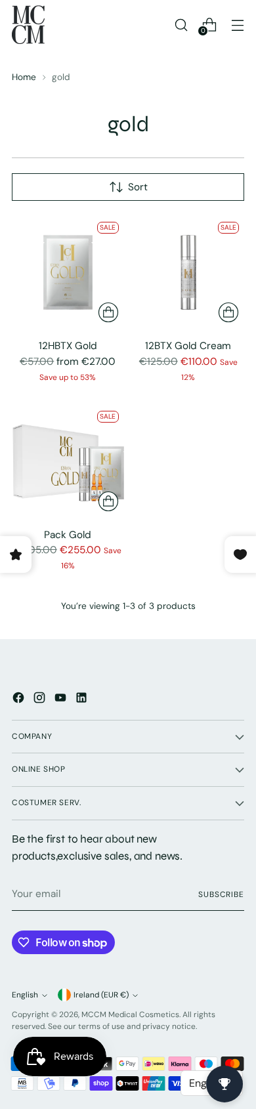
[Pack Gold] (68, 462)
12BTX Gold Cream (188, 345)
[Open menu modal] (237, 24)
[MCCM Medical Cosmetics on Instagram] (41, 700)
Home (24, 77)
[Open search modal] (180, 24)
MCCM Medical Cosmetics (130, 1014)
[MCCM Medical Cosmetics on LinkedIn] (83, 700)
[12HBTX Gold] (68, 273)
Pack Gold (67, 534)
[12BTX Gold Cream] (189, 273)
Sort (138, 187)
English (25, 995)
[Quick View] (108, 312)
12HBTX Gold (68, 345)
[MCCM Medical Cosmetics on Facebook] (20, 700)
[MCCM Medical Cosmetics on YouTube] (62, 700)
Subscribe (221, 894)
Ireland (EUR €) (101, 995)
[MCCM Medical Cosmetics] (28, 24)
